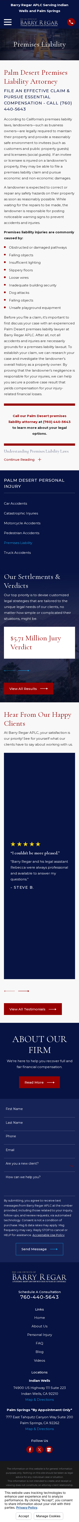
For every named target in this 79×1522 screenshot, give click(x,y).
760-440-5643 (39, 1297)
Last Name (14, 1123)
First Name (14, 1109)
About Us (39, 1326)
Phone (11, 1136)
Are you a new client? (22, 1163)
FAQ (39, 1343)
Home (39, 1318)
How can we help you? (23, 1177)
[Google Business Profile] (49, 1450)
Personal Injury (39, 1335)
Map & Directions (39, 1399)
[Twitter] (39, 1450)
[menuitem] (39, 503)
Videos (39, 1360)
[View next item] (23, 670)
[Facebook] (30, 1450)
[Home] (39, 22)
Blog (39, 1352)
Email (10, 1150)
